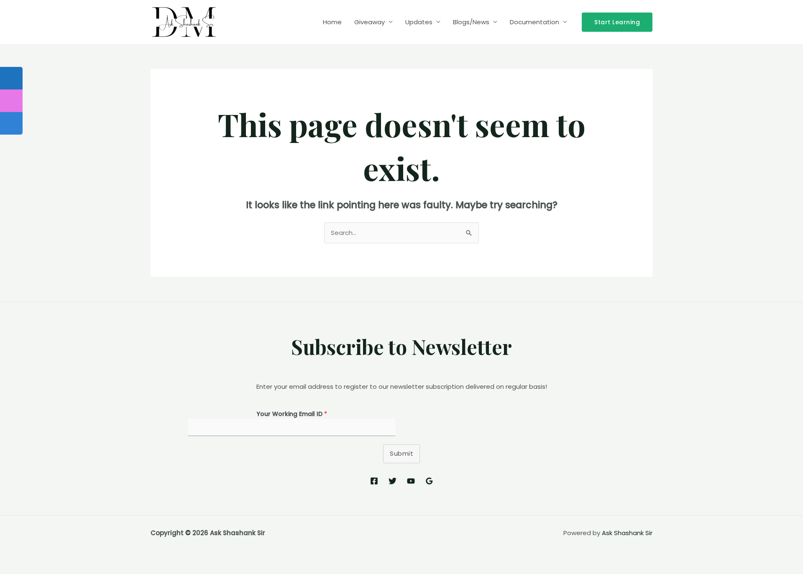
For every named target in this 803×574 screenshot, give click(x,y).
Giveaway (369, 22)
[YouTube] (411, 481)
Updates (418, 22)
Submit (401, 453)
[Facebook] (374, 481)
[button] (617, 22)
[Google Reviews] (429, 481)
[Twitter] (392, 481)
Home (332, 22)
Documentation (534, 22)
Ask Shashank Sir (627, 532)
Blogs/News (471, 22)
